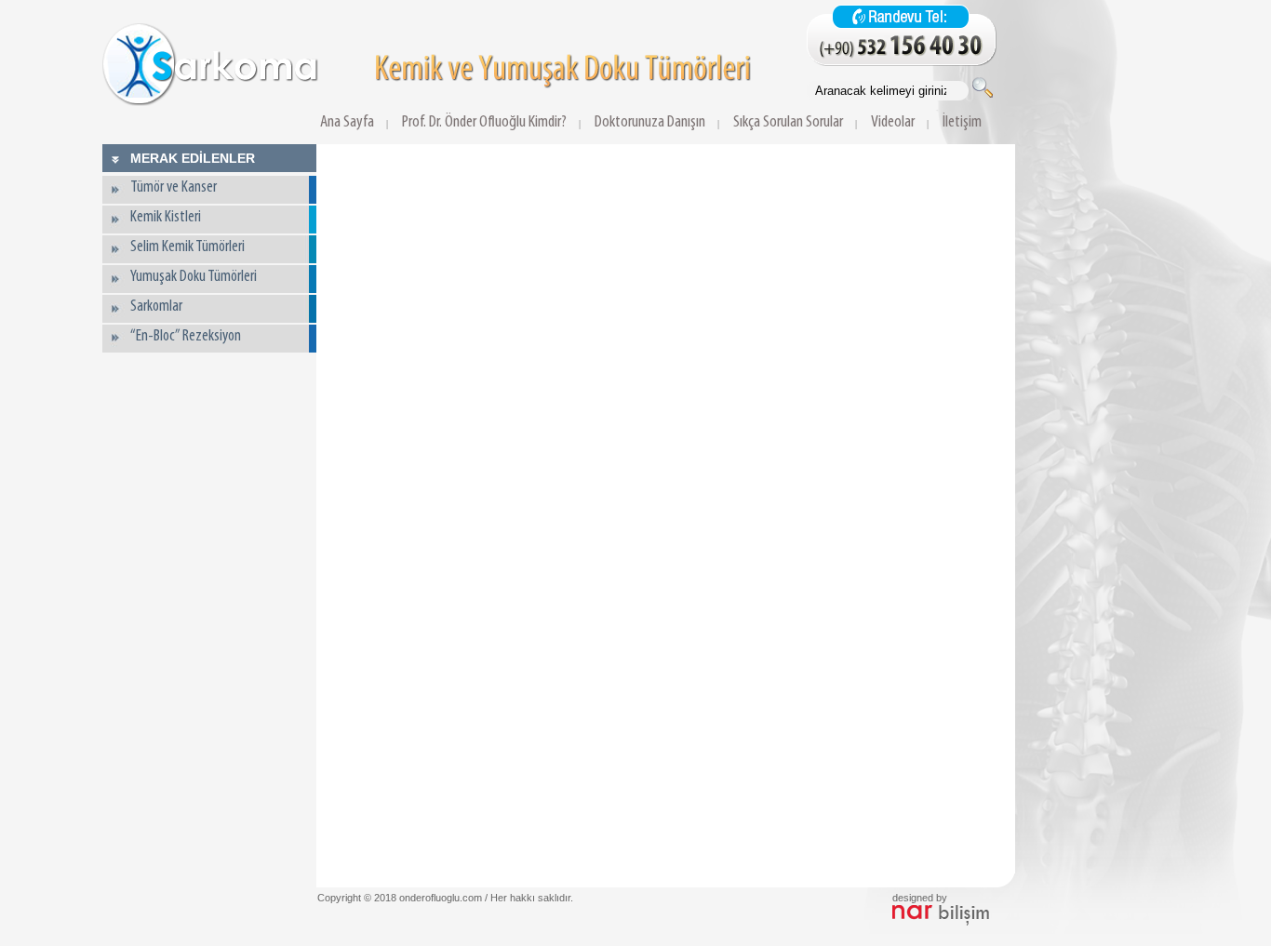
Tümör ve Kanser (173, 188)
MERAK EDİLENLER (192, 158)
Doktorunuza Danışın (650, 122)
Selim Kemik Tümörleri (187, 247)
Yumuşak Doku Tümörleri (193, 277)
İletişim (962, 122)
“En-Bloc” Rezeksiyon (185, 336)
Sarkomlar (156, 307)
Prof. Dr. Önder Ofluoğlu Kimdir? (484, 122)
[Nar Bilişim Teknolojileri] (940, 921)
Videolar (893, 122)
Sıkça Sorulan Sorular (788, 122)
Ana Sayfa (347, 122)
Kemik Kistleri (165, 217)
